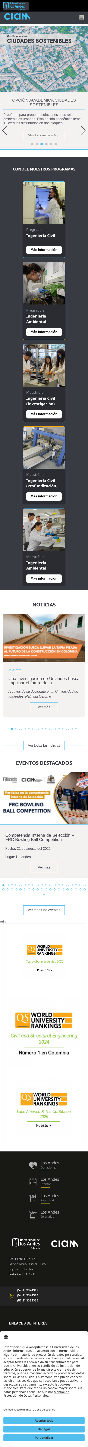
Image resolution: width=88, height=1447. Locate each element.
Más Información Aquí (44, 135)
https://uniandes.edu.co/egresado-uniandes (44, 1215)
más (3, 921)
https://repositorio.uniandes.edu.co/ (44, 1199)
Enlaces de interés (28, 1323)
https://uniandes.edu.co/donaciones (44, 1166)
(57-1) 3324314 (27, 1295)
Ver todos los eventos (44, 910)
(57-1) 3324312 (27, 1290)
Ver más (44, 707)
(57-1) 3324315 (27, 1300)
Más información (44, 250)
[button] (6, 130)
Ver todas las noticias (44, 745)
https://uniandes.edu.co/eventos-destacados (44, 1182)
